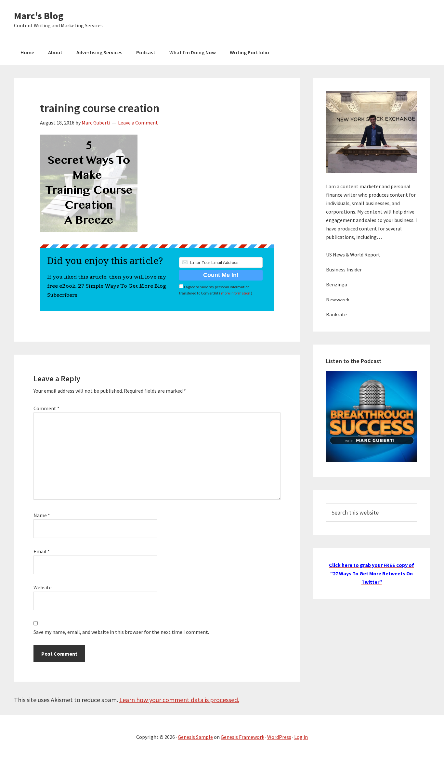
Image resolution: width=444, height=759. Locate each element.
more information (235, 293)
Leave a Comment (138, 122)
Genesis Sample (195, 737)
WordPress (279, 737)
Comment (46, 408)
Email (41, 551)
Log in (301, 737)
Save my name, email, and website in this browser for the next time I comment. (121, 632)
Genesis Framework (242, 737)
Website (42, 587)
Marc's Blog (38, 15)
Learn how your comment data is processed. (179, 700)
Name (41, 515)
